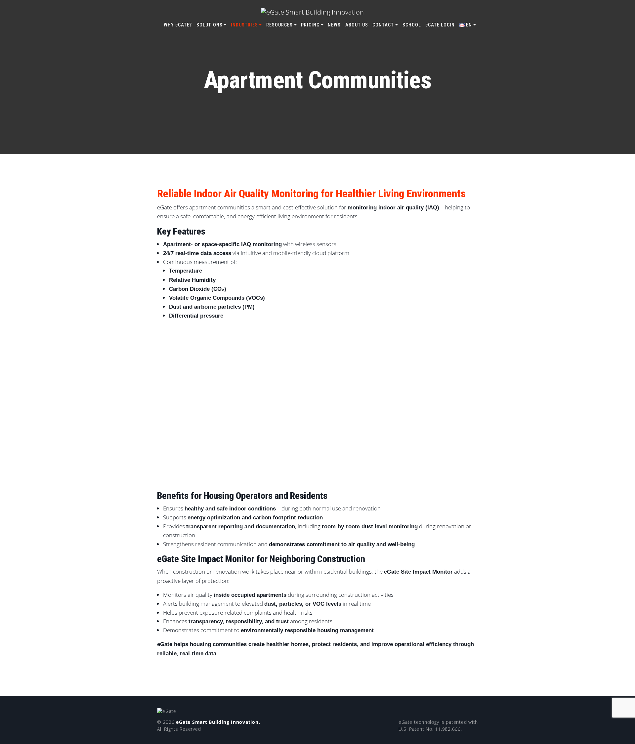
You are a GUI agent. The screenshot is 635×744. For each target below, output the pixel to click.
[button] (467, 25)
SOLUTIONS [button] (209, 24)
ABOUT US (356, 24)
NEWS (334, 24)
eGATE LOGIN (440, 24)
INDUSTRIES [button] (244, 24)
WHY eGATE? (178, 24)
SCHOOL (411, 24)
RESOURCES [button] (279, 24)
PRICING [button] (310, 24)
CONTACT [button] (383, 24)
